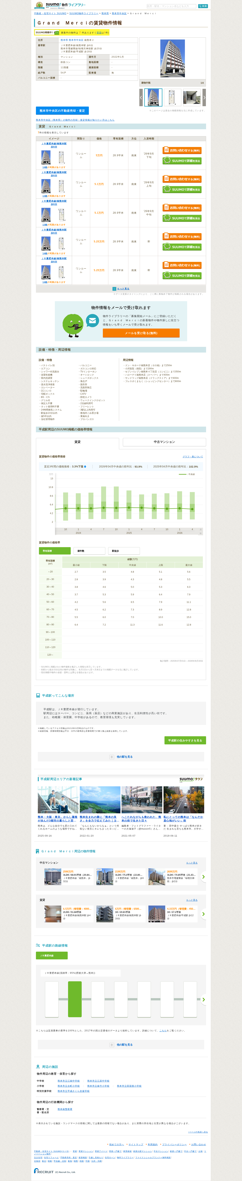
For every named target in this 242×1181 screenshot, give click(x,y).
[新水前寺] (121, 999)
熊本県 (105, 13)
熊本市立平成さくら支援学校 (74, 1091)
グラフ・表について (193, 456)
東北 (44, 1161)
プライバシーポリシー (174, 1144)
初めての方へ (116, 1144)
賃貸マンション (86, 1151)
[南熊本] (98, 999)
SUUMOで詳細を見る (182, 160)
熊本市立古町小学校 (69, 1086)
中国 (87, 1161)
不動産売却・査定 (68, 1157)
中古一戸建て (190, 1151)
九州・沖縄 (96, 1161)
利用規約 (153, 1144)
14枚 (45, 167)
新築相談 (83, 1157)
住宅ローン (110, 1157)
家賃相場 (127, 1151)
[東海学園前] (167, 999)
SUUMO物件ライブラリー (84, 13)
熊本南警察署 (65, 1109)
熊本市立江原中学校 (98, 1081)
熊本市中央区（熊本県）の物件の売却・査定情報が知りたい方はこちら (75, 120)
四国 (82, 1161)
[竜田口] (190, 999)
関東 (50, 1161)
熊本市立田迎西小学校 (129, 1086)
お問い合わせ (198, 1144)
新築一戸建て (176, 1151)
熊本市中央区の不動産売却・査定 (62, 110)
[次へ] (203, 876)
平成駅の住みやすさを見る (185, 740)
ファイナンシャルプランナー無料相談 (153, 1157)
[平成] (74, 999)
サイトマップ (136, 1144)
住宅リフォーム (51, 1157)
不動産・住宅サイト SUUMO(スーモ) (51, 1151)
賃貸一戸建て (115, 1151)
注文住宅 (38, 1157)
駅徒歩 (115, 551)
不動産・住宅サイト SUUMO (50, 13)
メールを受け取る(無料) (141, 333)
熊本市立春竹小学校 (98, 1086)
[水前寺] (144, 999)
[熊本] (51, 999)
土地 (200, 1151)
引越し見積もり (96, 1157)
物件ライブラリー (125, 1157)
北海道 (37, 1161)
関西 (76, 1161)
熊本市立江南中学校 (69, 1081)
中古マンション (161, 1151)
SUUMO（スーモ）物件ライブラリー (59, 5)
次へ (203, 999)
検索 (204, 6)
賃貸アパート (101, 1151)
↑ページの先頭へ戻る (198, 1132)
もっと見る (192, 863)
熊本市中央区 (119, 13)
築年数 (81, 551)
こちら (163, 1030)
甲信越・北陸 (60, 1161)
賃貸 (99, 32)
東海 (70, 1161)
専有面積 (47, 551)
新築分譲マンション (142, 1151)
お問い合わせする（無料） (182, 150)
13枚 (45, 196)
